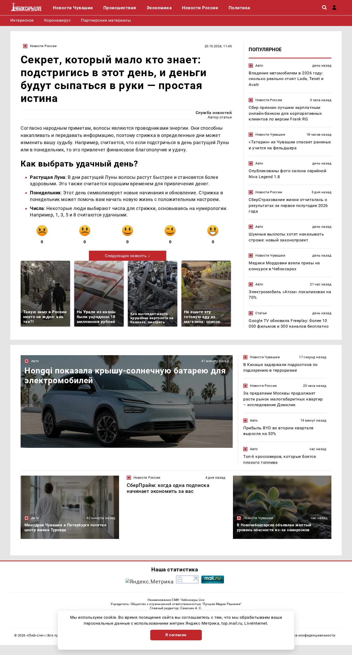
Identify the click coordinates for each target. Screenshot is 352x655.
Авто (259, 65)
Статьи (261, 313)
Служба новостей (214, 112)
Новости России (43, 46)
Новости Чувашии (270, 134)
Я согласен (176, 635)
